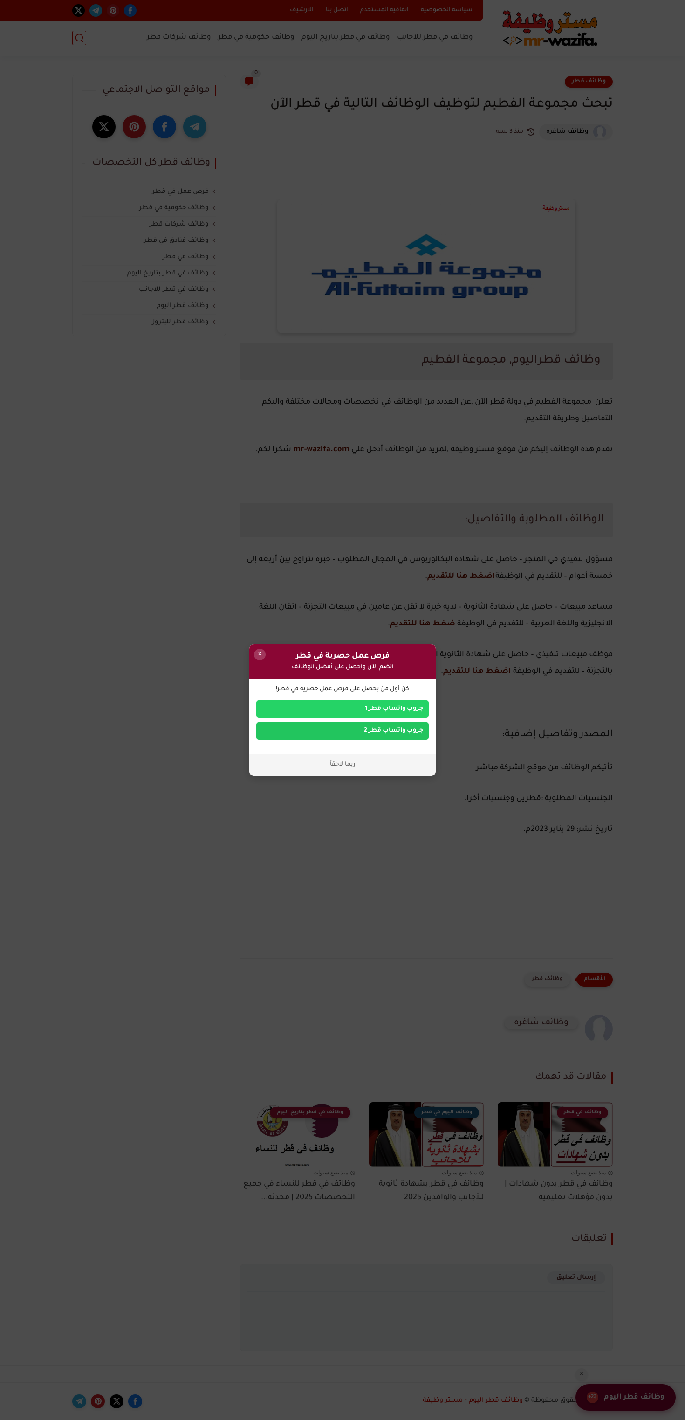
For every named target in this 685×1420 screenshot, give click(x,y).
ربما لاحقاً (343, 764)
